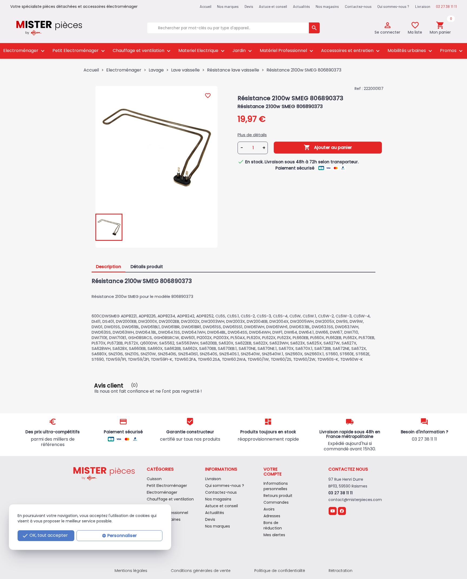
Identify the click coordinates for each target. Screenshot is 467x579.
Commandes (276, 502)
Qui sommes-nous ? (393, 6)
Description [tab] (108, 267)
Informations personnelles (275, 486)
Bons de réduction (272, 525)
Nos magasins (327, 6)
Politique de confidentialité (279, 570)
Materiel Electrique (202, 50)
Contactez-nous (358, 6)
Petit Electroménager (79, 50)
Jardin (242, 50)
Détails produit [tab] (147, 267)
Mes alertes (274, 535)
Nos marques (228, 6)
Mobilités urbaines (410, 50)
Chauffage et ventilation (142, 50)
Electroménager (24, 50)
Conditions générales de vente (201, 570)
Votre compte (272, 471)
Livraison (422, 6)
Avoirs (269, 509)
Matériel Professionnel (287, 50)
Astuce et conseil (273, 6)
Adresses (271, 516)
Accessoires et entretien (351, 50)
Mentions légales (131, 570)
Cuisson (154, 479)
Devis (249, 6)
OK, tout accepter (45, 535)
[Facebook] (342, 510)
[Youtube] (332, 510)
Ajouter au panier (328, 147)
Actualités (301, 6)
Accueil (205, 6)
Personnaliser (122, 535)
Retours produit (277, 495)
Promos (452, 50)
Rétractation (340, 570)
